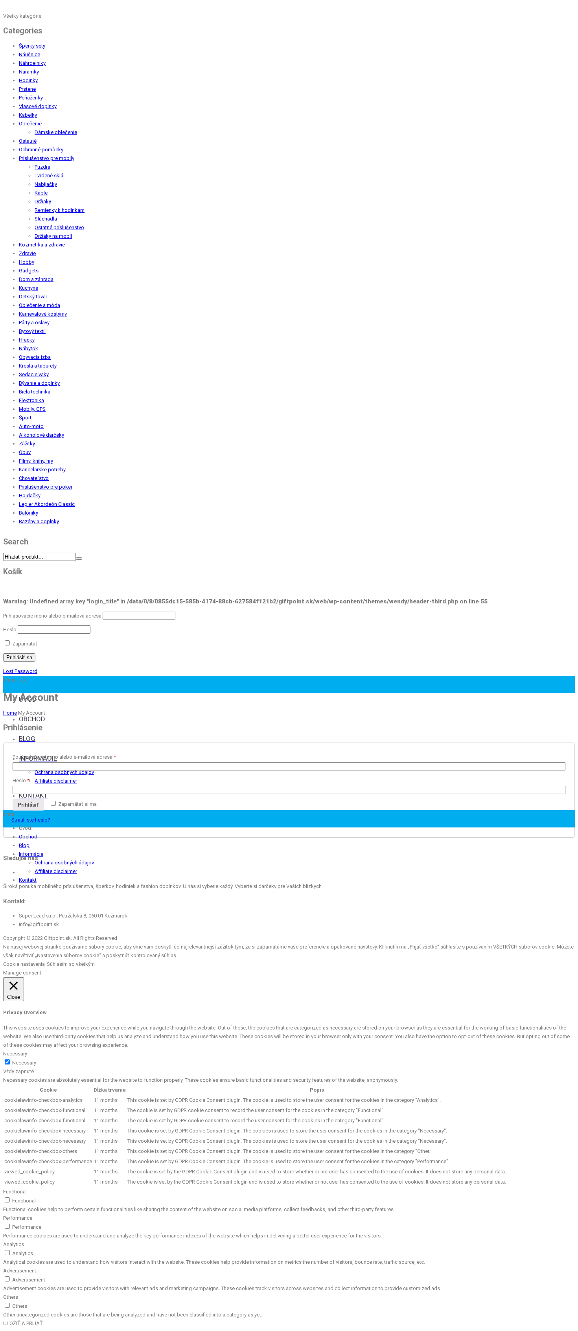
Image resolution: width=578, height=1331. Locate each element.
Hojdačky (29, 495)
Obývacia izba (35, 357)
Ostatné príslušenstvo (59, 227)
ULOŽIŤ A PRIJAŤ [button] (23, 1323)
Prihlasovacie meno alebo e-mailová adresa (52, 616)
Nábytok (28, 348)
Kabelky (28, 115)
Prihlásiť (28, 805)
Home (10, 713)
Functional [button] (15, 1192)
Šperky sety (32, 46)
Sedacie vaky (34, 374)
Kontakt (28, 880)
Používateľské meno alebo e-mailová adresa (64, 757)
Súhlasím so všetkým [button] (71, 964)
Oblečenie (30, 124)
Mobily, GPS (32, 409)
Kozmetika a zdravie (42, 245)
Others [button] (10, 1297)
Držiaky (43, 201)
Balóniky (28, 513)
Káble (41, 193)
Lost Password (20, 671)
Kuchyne (28, 288)
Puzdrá (42, 167)
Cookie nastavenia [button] (24, 964)
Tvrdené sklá (49, 175)
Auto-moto (31, 426)
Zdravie (27, 253)
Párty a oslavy (34, 322)
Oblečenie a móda (39, 305)
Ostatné (28, 141)
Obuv (25, 452)
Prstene (27, 89)
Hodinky (28, 80)
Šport (25, 418)
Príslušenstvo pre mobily (46, 158)
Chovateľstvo (34, 478)
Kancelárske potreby (42, 469)
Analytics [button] (13, 1244)
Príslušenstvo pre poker (45, 487)
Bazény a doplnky (39, 521)
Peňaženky (31, 98)
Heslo (10, 629)
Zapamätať (24, 644)
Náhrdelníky (32, 63)
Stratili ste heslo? (30, 820)
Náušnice (29, 54)
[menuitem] (32, 719)
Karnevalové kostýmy (43, 314)
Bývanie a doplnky (39, 383)
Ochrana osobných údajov (64, 863)
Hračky (27, 340)
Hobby (26, 262)
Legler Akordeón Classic (47, 504)
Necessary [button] (15, 1054)
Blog (24, 845)
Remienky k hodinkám (60, 210)
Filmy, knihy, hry (36, 461)
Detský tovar (33, 297)
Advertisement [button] (19, 1271)
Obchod (28, 837)
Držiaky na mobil (53, 236)
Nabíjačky (46, 184)
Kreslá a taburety (38, 366)
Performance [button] (17, 1218)
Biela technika (34, 392)
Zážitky (27, 444)
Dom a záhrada (36, 279)
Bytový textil (32, 331)
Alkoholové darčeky (41, 435)
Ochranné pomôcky (41, 150)
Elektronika (31, 400)
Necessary (24, 1063)
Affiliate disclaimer (56, 871)
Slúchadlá (46, 219)
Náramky (29, 72)
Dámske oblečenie (56, 132)
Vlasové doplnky (38, 106)
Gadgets (29, 271)
